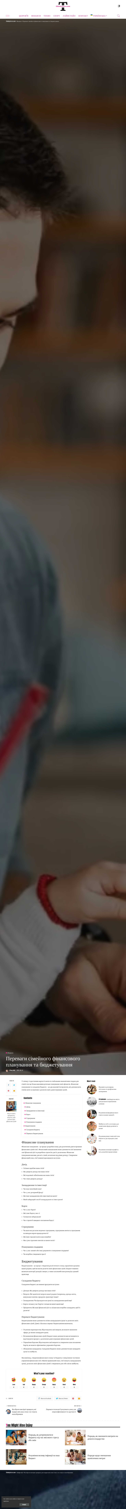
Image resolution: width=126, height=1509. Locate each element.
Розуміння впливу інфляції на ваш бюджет (44, 1457)
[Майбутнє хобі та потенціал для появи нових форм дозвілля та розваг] (92, 1126)
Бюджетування (30, 1126)
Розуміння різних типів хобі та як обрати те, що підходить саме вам (109, 1138)
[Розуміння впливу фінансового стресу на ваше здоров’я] (92, 1114)
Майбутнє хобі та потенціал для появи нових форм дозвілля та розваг (109, 1126)
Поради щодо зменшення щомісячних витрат (99, 1457)
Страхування (30, 1118)
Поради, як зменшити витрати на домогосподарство (103, 1437)
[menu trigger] (9, 16)
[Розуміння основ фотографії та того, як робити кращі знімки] (92, 1151)
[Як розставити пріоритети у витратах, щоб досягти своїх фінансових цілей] (11, 1106)
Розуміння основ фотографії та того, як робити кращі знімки (108, 1150)
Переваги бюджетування (34, 1133)
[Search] (118, 16)
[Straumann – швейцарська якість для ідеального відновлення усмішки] (92, 1102)
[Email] (14, 1091)
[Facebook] (8, 1085)
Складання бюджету (33, 1129)
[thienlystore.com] (63, 6)
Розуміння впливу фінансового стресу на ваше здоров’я (108, 1114)
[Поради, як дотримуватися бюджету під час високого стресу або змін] (16, 1437)
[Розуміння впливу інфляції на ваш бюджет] (16, 1457)
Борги (28, 1114)
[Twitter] (14, 1085)
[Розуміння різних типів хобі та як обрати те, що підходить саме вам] (92, 1139)
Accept (24, 1504)
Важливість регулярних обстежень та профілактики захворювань (107, 1089)
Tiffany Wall (12, 1070)
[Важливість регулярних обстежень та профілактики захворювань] (92, 1089)
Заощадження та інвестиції (35, 1110)
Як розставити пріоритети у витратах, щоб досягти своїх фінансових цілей (11, 1117)
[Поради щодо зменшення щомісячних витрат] (75, 1457)
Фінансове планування (33, 1103)
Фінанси (10, 1053)
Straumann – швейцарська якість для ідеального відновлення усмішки (109, 1101)
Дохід (28, 1107)
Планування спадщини (34, 1122)
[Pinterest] (8, 1091)
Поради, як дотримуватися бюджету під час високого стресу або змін (43, 1437)
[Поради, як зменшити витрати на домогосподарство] (75, 1437)
